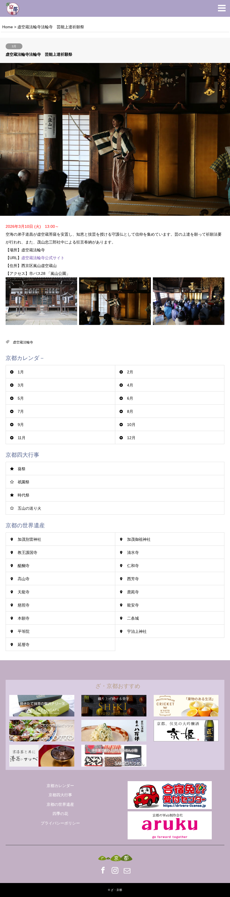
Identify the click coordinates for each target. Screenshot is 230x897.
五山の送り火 (29, 508)
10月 (131, 424)
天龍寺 (23, 592)
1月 (21, 372)
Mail (127, 870)
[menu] (221, 8)
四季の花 (60, 813)
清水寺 (133, 552)
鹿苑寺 (133, 592)
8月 (130, 411)
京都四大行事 (60, 795)
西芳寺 (133, 579)
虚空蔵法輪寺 (23, 342)
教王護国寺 (27, 552)
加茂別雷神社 (29, 539)
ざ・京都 (116, 889)
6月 (130, 398)
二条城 (133, 618)
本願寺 (23, 618)
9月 (21, 424)
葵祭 (22, 469)
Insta (115, 870)
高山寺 (23, 579)
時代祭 (23, 495)
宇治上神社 (137, 631)
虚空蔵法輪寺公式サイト (43, 258)
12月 (131, 437)
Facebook (103, 870)
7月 (21, 411)
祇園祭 (23, 482)
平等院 (23, 631)
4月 (130, 385)
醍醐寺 (23, 565)
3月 (14, 46)
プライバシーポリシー (60, 823)
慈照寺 (23, 605)
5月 (21, 398)
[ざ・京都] (13, 8)
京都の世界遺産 (60, 804)
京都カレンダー (60, 785)
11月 (22, 437)
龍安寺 (133, 605)
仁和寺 (133, 565)
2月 (130, 372)
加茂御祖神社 (139, 539)
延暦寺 (23, 644)
